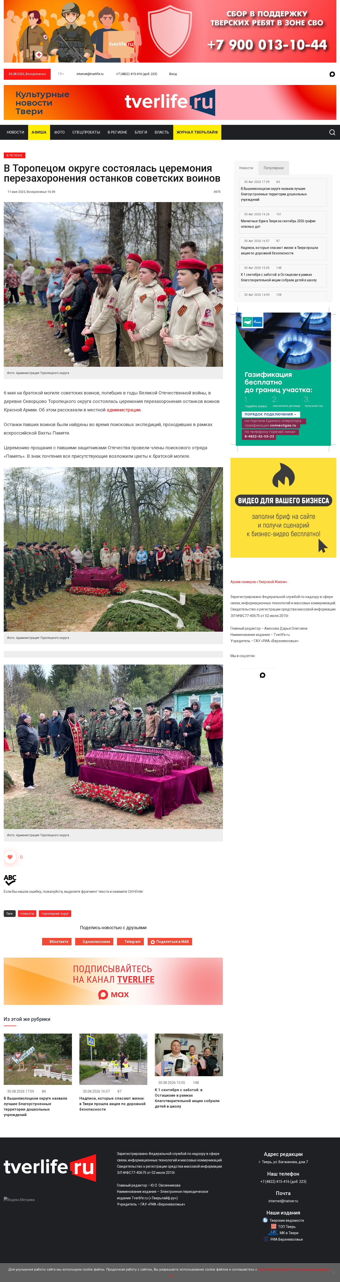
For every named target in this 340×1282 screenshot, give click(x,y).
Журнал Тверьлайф (197, 132)
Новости (15, 132)
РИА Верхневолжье (287, 1239)
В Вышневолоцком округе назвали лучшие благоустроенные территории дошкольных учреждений (274, 194)
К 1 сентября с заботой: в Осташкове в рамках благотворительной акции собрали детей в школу (279, 277)
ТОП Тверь (287, 1227)
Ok (171, 1276)
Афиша (39, 132)
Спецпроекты (86, 132)
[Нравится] (10, 857)
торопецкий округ (55, 913)
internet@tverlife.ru (90, 74)
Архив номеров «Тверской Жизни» (258, 582)
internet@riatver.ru (283, 1201)
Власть (162, 132)
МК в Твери (289, 1233)
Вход (173, 74)
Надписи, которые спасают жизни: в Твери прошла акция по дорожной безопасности (112, 1104)
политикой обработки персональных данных (294, 1269)
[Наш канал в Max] (332, 74)
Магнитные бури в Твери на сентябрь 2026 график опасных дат (278, 224)
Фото (59, 132)
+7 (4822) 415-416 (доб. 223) (136, 74)
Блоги (141, 132)
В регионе (117, 132)
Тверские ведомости (287, 1220)
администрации (123, 410)
